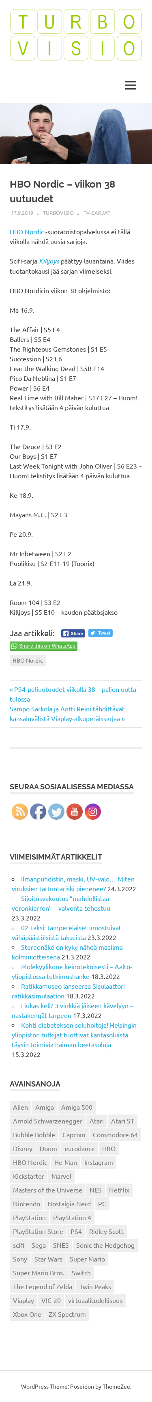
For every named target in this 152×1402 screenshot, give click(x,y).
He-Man (65, 1162)
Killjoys (49, 261)
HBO (109, 1148)
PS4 (76, 1231)
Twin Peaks (95, 1286)
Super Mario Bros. (38, 1272)
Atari (97, 1121)
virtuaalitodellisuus (95, 1300)
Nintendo (26, 1203)
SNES (61, 1245)
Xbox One (27, 1314)
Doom (48, 1148)
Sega (39, 1245)
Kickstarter (28, 1176)
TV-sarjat (96, 212)
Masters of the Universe (47, 1190)
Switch (81, 1272)
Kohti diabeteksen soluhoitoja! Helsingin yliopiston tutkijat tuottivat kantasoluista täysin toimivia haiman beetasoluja (74, 1034)
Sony (20, 1259)
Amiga (44, 1107)
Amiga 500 (76, 1107)
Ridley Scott (106, 1231)
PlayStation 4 (72, 1217)
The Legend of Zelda (42, 1286)
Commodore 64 (115, 1134)
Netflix (119, 1190)
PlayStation (29, 1217)
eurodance (79, 1148)
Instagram (98, 1162)
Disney (22, 1148)
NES (96, 1190)
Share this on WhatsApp (47, 646)
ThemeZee (116, 1386)
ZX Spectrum (67, 1314)
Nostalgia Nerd (69, 1203)
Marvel (61, 1176)
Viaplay (23, 1300)
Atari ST (122, 1121)
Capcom (74, 1134)
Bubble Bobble (34, 1134)
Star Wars (48, 1259)
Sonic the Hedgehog (105, 1245)
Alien (20, 1107)
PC (102, 1203)
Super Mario (87, 1259)
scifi (18, 1245)
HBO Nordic (27, 231)
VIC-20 (51, 1300)
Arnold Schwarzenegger (47, 1121)
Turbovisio (58, 212)
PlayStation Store (38, 1231)
